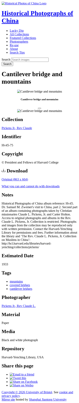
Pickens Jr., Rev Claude (17, 128)
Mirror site (8, 399)
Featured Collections (23, 38)
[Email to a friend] (22, 374)
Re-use (14, 45)
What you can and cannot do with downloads (31, 186)
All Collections (19, 34)
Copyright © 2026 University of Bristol (27, 392)
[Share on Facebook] (24, 381)
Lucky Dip (17, 30)
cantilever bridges (21, 288)
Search (6, 59)
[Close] (39, 108)
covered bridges (20, 285)
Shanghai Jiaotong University (48, 399)
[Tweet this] (18, 378)
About (14, 49)
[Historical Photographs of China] (24, 3)
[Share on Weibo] (21, 385)
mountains (16, 281)
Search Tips (17, 52)
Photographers (19, 41)
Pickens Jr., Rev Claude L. (19, 306)
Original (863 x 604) (15, 179)
